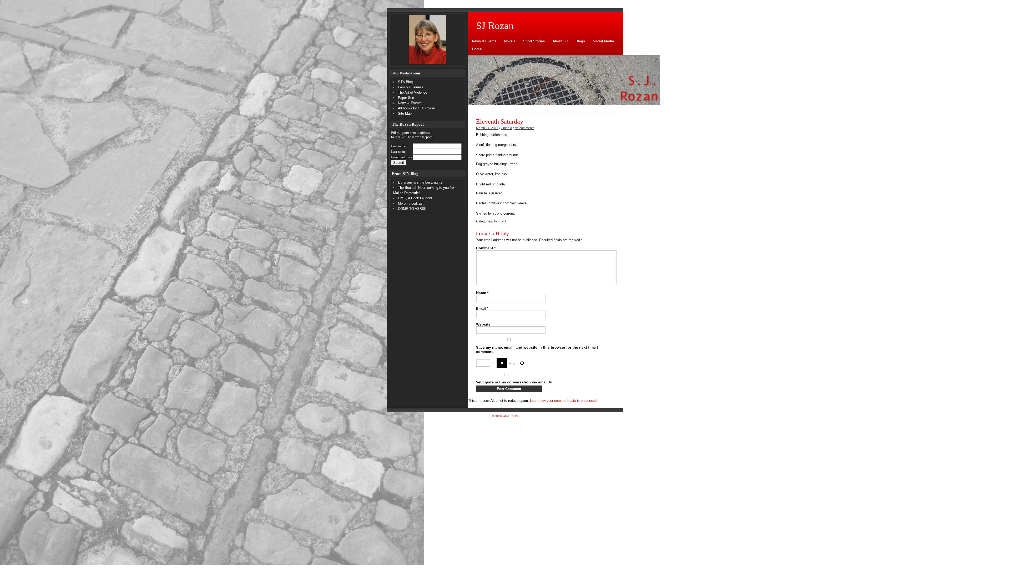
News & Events (484, 41)
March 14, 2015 (487, 128)
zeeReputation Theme (505, 415)
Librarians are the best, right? (420, 182)
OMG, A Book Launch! (415, 198)
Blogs (580, 41)
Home (477, 49)
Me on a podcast (410, 203)
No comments (524, 128)
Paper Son (406, 98)
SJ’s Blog (405, 82)
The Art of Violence (412, 92)
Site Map (405, 113)
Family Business (410, 87)
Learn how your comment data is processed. (564, 401)
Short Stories (534, 41)
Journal (498, 221)
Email (482, 308)
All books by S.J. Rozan (416, 108)
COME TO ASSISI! (412, 209)
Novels (509, 41)
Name (482, 293)
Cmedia (506, 128)
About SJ (560, 41)
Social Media (603, 41)
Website (483, 324)
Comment (486, 248)
